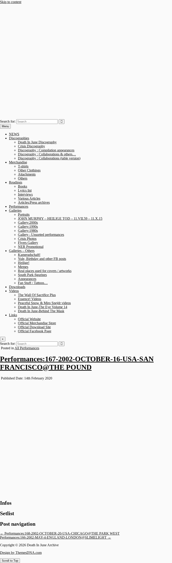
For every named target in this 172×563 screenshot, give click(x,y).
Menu (5, 126)
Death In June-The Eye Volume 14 (42, 307)
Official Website (29, 319)
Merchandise (18, 162)
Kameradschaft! (29, 255)
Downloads (17, 287)
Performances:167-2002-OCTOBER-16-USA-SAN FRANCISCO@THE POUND (77, 363)
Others (22, 178)
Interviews (25, 194)
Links (13, 315)
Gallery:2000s (28, 222)
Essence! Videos (29, 299)
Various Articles (29, 198)
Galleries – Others (21, 251)
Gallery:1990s (28, 226)
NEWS (14, 134)
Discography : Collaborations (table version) (49, 158)
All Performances (27, 348)
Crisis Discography (31, 146)
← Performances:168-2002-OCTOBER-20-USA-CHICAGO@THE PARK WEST (60, 533)
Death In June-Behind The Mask (41, 311)
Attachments (27, 174)
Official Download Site (34, 327)
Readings (15, 182)
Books (22, 186)
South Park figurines (32, 275)
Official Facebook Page (34, 331)
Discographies (19, 138)
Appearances (27, 279)
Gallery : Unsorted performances (41, 235)
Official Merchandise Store (37, 323)
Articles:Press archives (34, 202)
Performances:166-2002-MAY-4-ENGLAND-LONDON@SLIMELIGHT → (55, 537)
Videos (14, 291)
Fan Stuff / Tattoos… (33, 283)
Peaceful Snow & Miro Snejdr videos (44, 303)
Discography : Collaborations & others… (47, 154)
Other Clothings (29, 170)
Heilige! (23, 263)
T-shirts (23, 166)
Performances (18, 206)
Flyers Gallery (28, 243)
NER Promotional (30, 247)
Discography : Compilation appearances (46, 150)
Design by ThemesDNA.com (21, 553)
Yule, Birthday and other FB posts (42, 259)
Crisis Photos (27, 239)
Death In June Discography (37, 142)
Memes (23, 267)
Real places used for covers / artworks (44, 271)
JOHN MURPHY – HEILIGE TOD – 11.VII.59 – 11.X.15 (60, 218)
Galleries (15, 210)
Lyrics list (25, 190)
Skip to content (10, 2)
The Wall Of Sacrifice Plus (37, 295)
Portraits (24, 214)
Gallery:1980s (28, 230)
